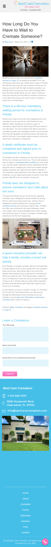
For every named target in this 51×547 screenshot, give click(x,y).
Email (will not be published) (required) (18, 358)
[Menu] (4, 6)
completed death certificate (26, 162)
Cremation (19, 307)
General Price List (22, 543)
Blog (12, 307)
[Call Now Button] (45, 541)
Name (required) (9, 345)
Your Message (8, 325)
